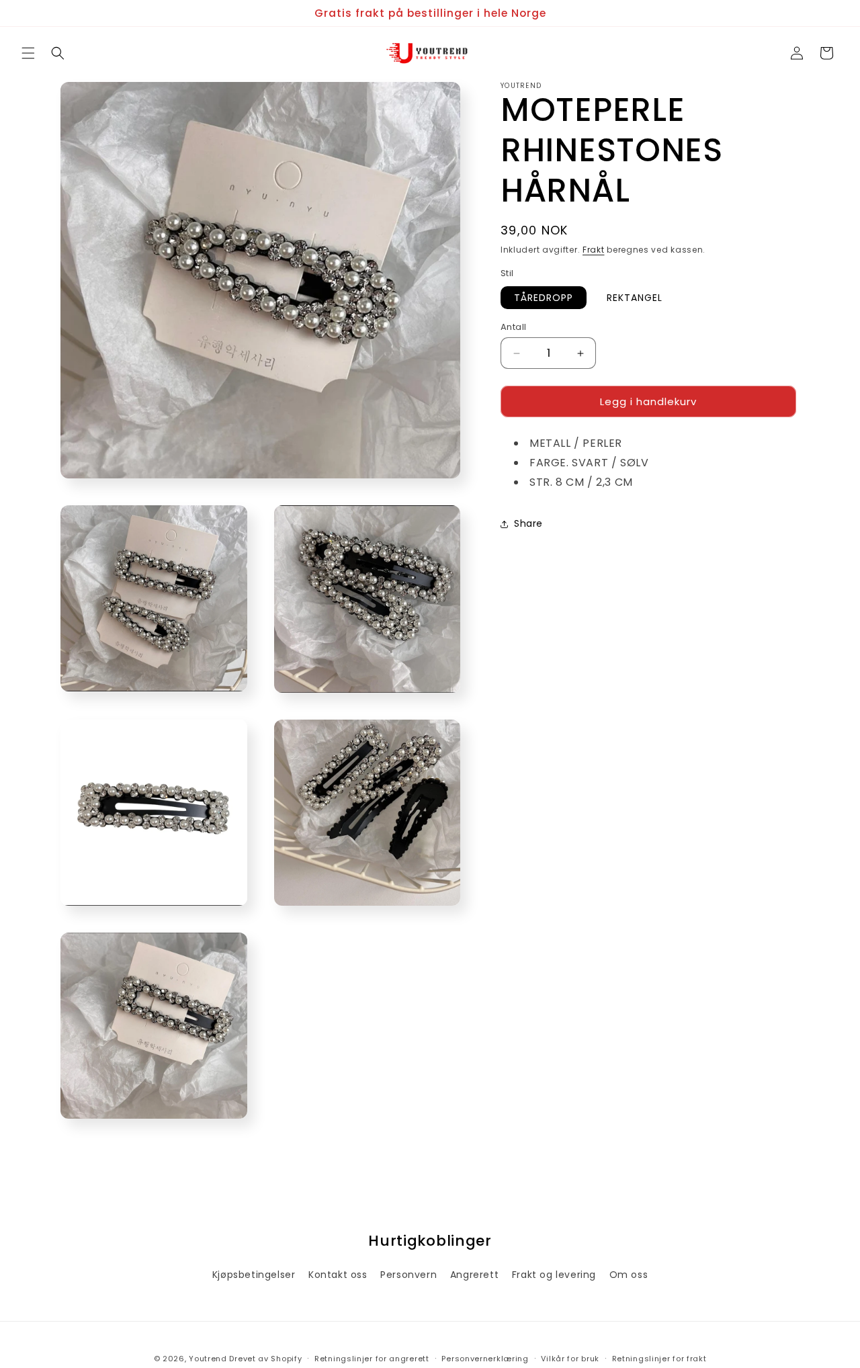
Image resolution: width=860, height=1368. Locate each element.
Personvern (408, 1274)
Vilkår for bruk (570, 1358)
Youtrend (208, 1358)
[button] (28, 53)
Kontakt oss (338, 1274)
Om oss (628, 1274)
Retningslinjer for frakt (659, 1358)
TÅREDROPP (543, 297)
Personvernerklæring (484, 1358)
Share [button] (528, 524)
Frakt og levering (554, 1274)
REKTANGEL (634, 297)
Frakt (594, 249)
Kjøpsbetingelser (254, 1274)
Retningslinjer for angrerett (371, 1358)
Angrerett (474, 1274)
